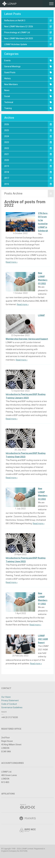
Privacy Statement (10, 700)
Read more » (11, 262)
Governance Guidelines (11, 707)
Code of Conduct (9, 704)
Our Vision (6, 697)
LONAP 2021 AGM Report (43, 639)
